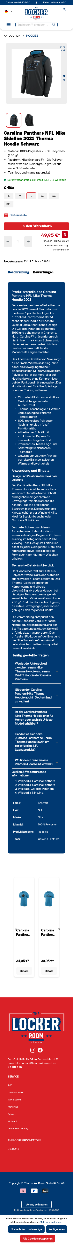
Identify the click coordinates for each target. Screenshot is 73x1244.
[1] (32, 335)
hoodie (16, 309)
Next (59, 929)
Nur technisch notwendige (26, 1229)
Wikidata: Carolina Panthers (36, 789)
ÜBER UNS (13, 1149)
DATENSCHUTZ (16, 1092)
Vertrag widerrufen (36, 1204)
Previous (16, 929)
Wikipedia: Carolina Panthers (36, 781)
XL (42, 195)
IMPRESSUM (14, 1099)
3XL (8, 204)
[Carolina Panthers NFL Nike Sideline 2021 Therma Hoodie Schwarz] (36, 73)
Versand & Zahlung (18, 1128)
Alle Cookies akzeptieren (38, 1238)
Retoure (12, 1114)
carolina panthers (28, 305)
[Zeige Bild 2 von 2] (64, 80)
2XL (54, 195)
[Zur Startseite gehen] (36, 13)
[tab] (19, 272)
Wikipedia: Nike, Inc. (31, 792)
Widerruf (12, 1121)
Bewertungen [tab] (43, 272)
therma (55, 305)
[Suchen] (53, 25)
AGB (10, 1085)
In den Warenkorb (36, 226)
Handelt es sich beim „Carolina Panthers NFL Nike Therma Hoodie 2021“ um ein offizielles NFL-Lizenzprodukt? (33, 741)
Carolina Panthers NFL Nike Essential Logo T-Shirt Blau (23, 932)
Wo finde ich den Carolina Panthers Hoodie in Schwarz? (34, 762)
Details (24, 970)
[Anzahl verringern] (8, 241)
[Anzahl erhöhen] (28, 241)
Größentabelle (18, 215)
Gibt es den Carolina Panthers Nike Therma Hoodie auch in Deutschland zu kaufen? (33, 695)
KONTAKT (13, 1107)
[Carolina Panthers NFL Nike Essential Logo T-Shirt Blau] (24, 898)
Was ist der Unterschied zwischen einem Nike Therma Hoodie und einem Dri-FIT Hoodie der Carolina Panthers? (33, 671)
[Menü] (8, 26)
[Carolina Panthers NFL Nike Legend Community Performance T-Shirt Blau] (49, 898)
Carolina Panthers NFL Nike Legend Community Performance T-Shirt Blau (49, 932)
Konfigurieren (57, 1229)
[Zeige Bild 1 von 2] (64, 76)
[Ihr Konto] (64, 10)
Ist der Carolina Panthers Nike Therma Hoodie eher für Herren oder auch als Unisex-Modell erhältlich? (34, 717)
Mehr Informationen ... (51, 1222)
